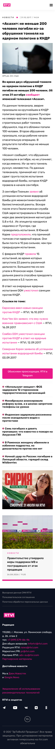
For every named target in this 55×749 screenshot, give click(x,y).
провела (30, 254)
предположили (21, 234)
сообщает (33, 94)
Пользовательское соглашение (18, 597)
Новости (8, 17)
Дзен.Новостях (17, 673)
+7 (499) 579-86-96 (18, 639)
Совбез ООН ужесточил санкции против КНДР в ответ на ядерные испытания (24, 338)
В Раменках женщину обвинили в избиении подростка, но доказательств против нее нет (25, 445)
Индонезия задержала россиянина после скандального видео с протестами (26, 417)
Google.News (11, 677)
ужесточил (31, 290)
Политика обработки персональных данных (25, 602)
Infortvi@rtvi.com (38, 643)
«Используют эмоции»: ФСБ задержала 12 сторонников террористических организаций (23, 389)
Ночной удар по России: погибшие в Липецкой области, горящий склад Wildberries (27, 459)
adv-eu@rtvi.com (29, 655)
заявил (34, 191)
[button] (51, 5)
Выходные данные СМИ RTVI (16, 592)
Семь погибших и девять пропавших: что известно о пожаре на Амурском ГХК (27, 431)
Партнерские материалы (17, 658)
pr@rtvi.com (28, 651)
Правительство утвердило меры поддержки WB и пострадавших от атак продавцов (25, 563)
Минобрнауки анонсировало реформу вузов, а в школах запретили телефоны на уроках (27, 403)
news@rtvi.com (29, 647)
